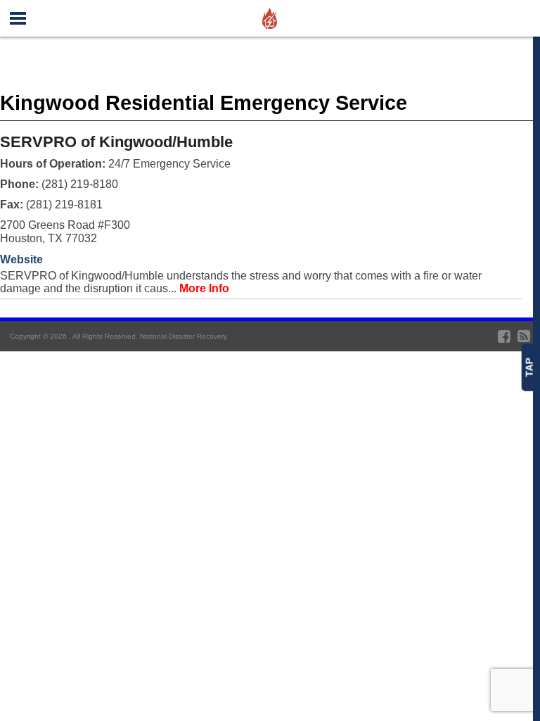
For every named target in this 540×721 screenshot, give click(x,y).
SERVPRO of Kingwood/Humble (116, 142)
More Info (204, 288)
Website (21, 259)
